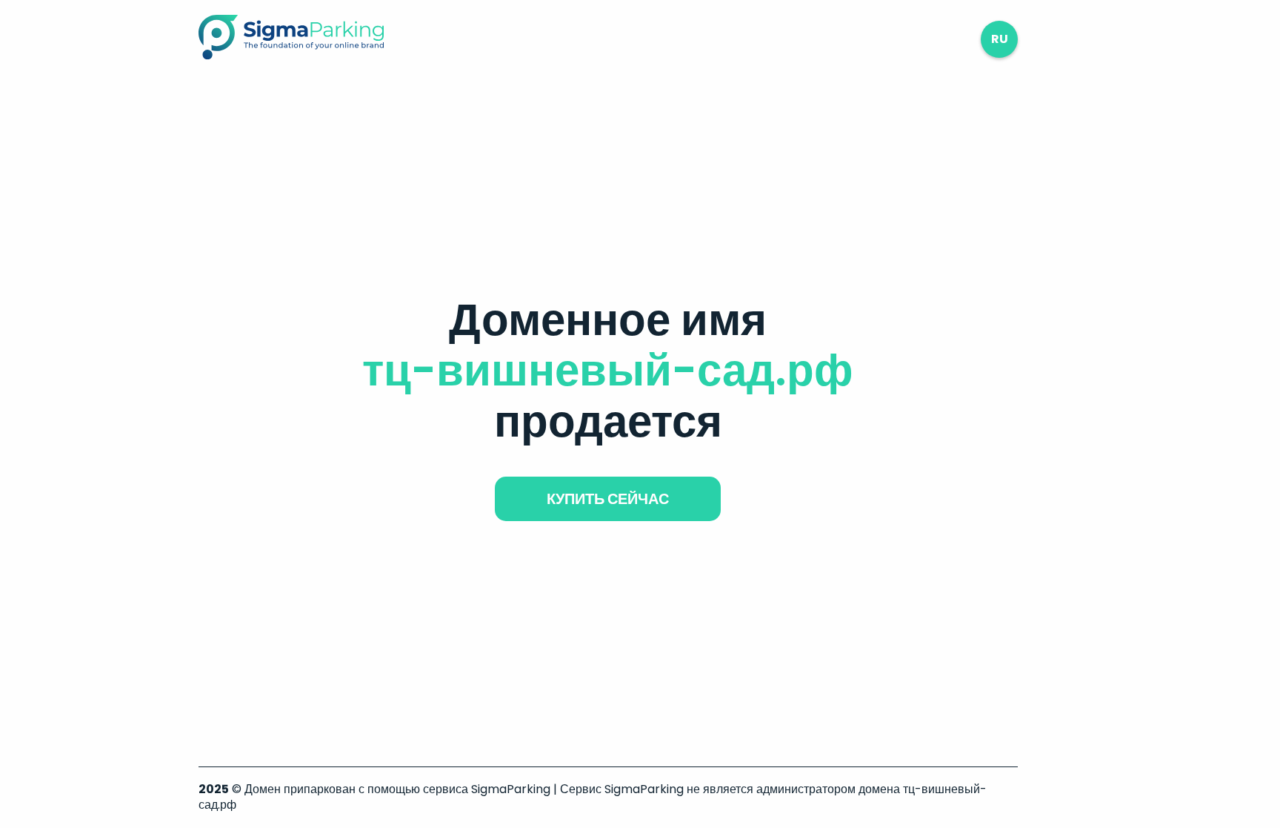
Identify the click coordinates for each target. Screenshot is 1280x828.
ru (999, 38)
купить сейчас (608, 498)
